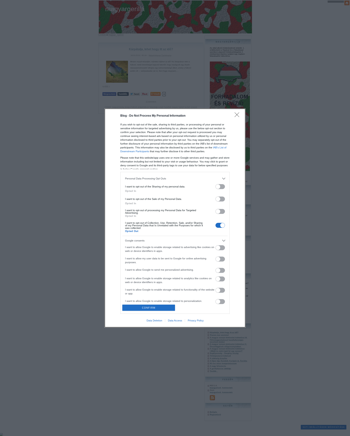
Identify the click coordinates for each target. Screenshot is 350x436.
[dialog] (175, 218)
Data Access (175, 320)
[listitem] (175, 178)
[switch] (220, 186)
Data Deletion (154, 320)
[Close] (238, 115)
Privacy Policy (196, 320)
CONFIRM (148, 307)
